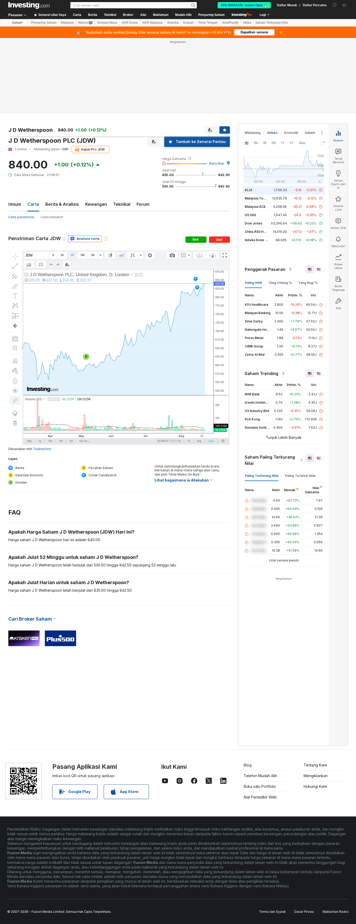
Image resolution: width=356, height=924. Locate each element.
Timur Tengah (208, 22)
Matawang (253, 133)
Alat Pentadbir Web (260, 797)
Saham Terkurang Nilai (271, 22)
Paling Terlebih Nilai (300, 476)
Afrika (247, 22)
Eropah (188, 22)
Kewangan (96, 204)
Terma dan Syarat (272, 912)
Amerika (173, 22)
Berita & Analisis (62, 204)
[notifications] (335, 4)
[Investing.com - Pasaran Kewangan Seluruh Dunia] (29, 5)
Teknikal (121, 204)
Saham (17, 22)
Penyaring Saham (211, 15)
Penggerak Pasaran (265, 269)
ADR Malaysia (152, 22)
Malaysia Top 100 (258, 198)
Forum (143, 204)
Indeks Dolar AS (257, 240)
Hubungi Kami (315, 786)
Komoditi (291, 133)
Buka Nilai (216, 163)
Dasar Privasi (304, 912)
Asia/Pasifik (230, 22)
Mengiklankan (316, 775)
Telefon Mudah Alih (260, 775)
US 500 (250, 215)
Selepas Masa (107, 22)
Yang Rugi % (308, 283)
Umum (14, 204)
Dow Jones (253, 223)
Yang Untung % (280, 283)
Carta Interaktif (52, 217)
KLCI (248, 190)
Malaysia (67, 22)
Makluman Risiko (335, 912)
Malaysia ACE (255, 207)
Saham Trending (261, 373)
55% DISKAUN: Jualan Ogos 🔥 (244, 5)
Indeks (272, 133)
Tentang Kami (315, 765)
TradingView (42, 449)
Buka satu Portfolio (260, 786)
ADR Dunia (130, 22)
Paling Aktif (253, 283)
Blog (247, 765)
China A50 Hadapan (260, 232)
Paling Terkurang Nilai (261, 476)
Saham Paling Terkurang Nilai (270, 460)
